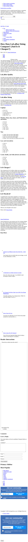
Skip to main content (7, 4)
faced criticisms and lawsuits (20, 83)
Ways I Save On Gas (7, 313)
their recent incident (18, 63)
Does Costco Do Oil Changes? (10, 333)
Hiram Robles (9, 209)
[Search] (14, 16)
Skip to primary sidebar (8, 5)
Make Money (6, 470)
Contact (5, 477)
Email (2, 456)
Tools (4, 475)
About (4, 476)
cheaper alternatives (19, 174)
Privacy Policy (6, 513)
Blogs (4, 474)
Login (7, 26)
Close (2, 540)
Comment (3, 442)
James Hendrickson (12, 52)
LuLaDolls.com (7, 105)
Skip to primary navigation (9, 3)
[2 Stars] (14, 368)
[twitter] (4, 55)
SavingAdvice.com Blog (6, 8)
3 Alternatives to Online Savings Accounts (12, 272)
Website (2, 459)
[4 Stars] (14, 402)
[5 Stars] (14, 418)
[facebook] (4, 54)
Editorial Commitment (8, 479)
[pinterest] (4, 57)
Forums (5, 473)
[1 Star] (14, 351)
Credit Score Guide (7, 471)
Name (2, 453)
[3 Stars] (14, 385)
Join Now (3, 26)
